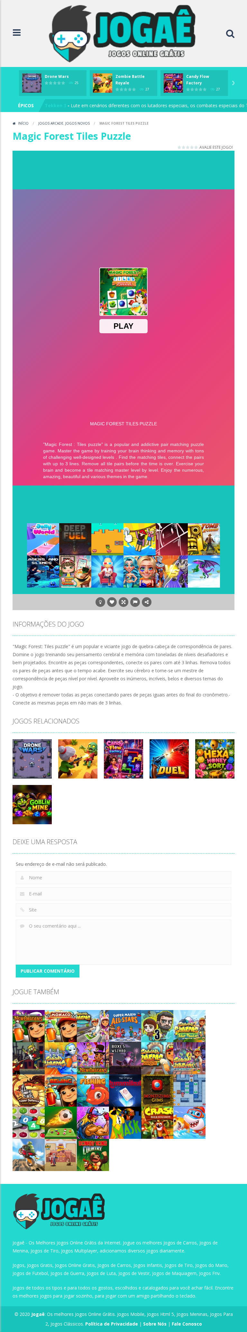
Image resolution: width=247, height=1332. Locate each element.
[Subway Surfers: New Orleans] (29, 1026)
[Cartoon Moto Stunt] (29, 1154)
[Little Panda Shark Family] (189, 1122)
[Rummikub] (125, 1090)
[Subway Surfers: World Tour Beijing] (61, 1090)
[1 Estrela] (180, 147)
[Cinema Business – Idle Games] (107, 571)
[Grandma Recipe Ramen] (75, 571)
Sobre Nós (155, 1324)
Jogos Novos (77, 123)
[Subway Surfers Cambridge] (189, 1058)
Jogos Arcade (50, 123)
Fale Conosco (187, 1324)
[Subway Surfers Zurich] (157, 1058)
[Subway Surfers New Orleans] (93, 1058)
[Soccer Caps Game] (61, 1122)
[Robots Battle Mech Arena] (172, 571)
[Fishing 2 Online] (93, 1090)
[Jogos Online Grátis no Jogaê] (125, 33)
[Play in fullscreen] (123, 602)
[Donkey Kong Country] (93, 1154)
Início (23, 123)
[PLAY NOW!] (31, 83)
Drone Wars (57, 76)
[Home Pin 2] (61, 1154)
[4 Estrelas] (192, 147)
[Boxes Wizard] (125, 1058)
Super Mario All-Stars (69, 105)
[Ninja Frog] (107, 539)
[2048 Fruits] (29, 1122)
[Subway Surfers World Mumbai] (61, 1058)
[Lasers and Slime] (43, 571)
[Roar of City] (93, 1122)
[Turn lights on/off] (100, 602)
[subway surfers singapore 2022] (93, 1026)
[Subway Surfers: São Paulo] (189, 1026)
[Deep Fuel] (75, 539)
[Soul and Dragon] (204, 571)
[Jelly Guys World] (43, 539)
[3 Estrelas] (188, 147)
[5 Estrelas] (196, 147)
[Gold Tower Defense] (29, 1090)
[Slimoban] (189, 1090)
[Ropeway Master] (140, 539)
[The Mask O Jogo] (125, 1122)
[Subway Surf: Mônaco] (61, 1026)
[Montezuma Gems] (157, 1090)
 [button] (135, 602)
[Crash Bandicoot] (157, 1122)
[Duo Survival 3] (157, 1026)
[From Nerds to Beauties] (140, 571)
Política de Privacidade (111, 1324)
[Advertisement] (130, 168)
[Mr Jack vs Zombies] (29, 1058)
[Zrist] (172, 539)
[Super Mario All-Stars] (125, 1026)
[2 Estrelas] (184, 147)
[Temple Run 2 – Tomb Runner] (204, 539)
